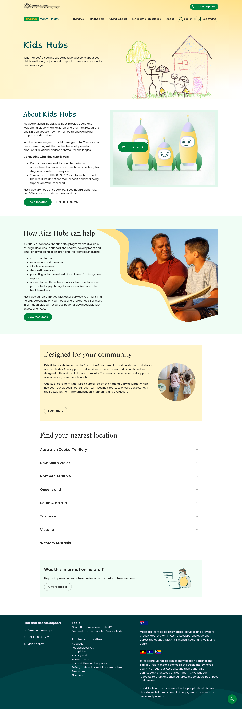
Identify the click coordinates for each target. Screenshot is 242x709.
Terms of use (80, 659)
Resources (78, 671)
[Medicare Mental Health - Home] (41, 19)
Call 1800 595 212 (38, 637)
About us (77, 644)
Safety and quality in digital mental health (98, 667)
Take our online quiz (40, 630)
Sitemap (77, 675)
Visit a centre (36, 644)
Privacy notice (81, 655)
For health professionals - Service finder (98, 631)
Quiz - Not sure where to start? (92, 627)
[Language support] (232, 699)
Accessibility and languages (89, 663)
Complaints (79, 651)
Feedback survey (83, 648)
